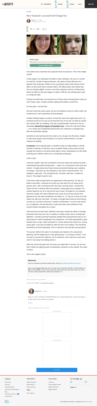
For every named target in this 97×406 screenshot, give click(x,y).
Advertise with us (31, 387)
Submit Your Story (31, 382)
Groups (72, 4)
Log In (80, 4)
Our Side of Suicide (48, 283)
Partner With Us (31, 384)
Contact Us (51, 382)
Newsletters (47, 4)
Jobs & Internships (9, 387)
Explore (60, 4)
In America (31, 146)
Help (6, 391)
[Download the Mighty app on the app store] (77, 383)
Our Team (7, 384)
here (61, 271)
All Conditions (30, 393)
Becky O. (34, 20)
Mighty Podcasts (52, 389)
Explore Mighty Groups (54, 384)
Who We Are (8, 382)
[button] (40, 20)
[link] (7, 4)
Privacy (87, 401)
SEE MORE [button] (57, 370)
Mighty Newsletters (53, 387)
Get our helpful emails (45, 65)
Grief (29, 11)
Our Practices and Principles (12, 389)
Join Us (91, 4)
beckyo (30, 303)
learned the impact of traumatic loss (49, 126)
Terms (90, 401)
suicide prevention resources (70, 263)
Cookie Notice (8, 396)
